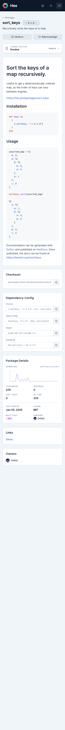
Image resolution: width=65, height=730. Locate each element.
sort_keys (11, 22)
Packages (9, 17)
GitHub (9, 439)
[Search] (51, 5)
